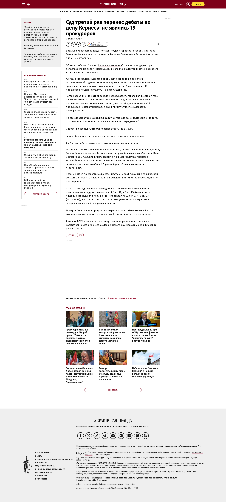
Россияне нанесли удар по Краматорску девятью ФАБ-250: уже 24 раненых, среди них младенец (41, 143)
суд (80, 235)
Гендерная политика (45, 466)
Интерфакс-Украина (110, 65)
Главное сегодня (75, 308)
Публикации (76, 11)
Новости (64, 11)
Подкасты (131, 11)
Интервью (109, 11)
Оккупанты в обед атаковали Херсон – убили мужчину (40, 156)
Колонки (98, 11)
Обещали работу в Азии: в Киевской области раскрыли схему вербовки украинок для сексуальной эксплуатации (40, 128)
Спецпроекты (144, 11)
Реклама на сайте (43, 453)
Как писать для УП (43, 472)
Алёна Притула (170, 478)
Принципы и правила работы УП (50, 469)
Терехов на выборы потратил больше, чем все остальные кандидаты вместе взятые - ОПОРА (40, 58)
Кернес (71, 235)
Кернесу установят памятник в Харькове (41, 47)
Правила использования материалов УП (54, 459)
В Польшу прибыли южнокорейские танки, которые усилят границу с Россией (38, 184)
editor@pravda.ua (99, 480)
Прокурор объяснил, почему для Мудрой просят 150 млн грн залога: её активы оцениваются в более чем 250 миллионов (78, 336)
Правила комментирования (122, 298)
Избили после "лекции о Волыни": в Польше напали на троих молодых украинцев (145, 372)
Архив (163, 11)
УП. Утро (88, 11)
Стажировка (41, 476)
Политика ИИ (41, 463)
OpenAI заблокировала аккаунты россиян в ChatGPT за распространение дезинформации (40, 169)
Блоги (156, 11)
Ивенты (120, 11)
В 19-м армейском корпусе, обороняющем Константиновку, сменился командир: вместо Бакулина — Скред (112, 336)
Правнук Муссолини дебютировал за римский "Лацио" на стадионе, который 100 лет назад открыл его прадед (41, 99)
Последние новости (35, 75)
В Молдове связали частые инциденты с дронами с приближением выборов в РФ (40, 84)
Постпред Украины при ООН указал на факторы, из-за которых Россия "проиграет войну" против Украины (145, 335)
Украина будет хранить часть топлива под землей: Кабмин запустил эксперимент (40, 114)
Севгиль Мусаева (135, 478)
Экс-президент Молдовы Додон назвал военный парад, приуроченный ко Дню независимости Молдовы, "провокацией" (79, 375)
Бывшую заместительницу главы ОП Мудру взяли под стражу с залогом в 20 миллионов (112, 374)
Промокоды (41, 479)
